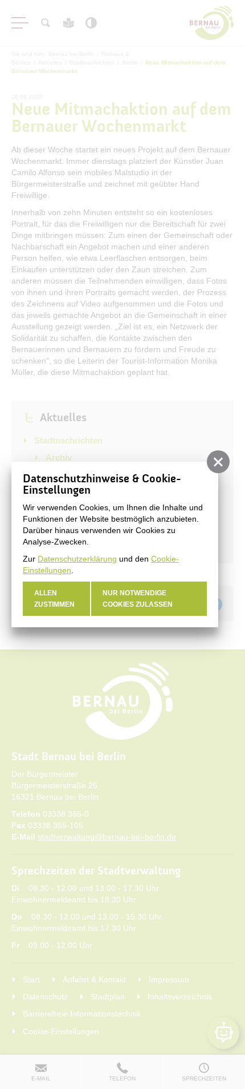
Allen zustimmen (54, 598)
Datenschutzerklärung (77, 558)
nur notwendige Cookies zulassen (138, 598)
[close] (218, 461)
